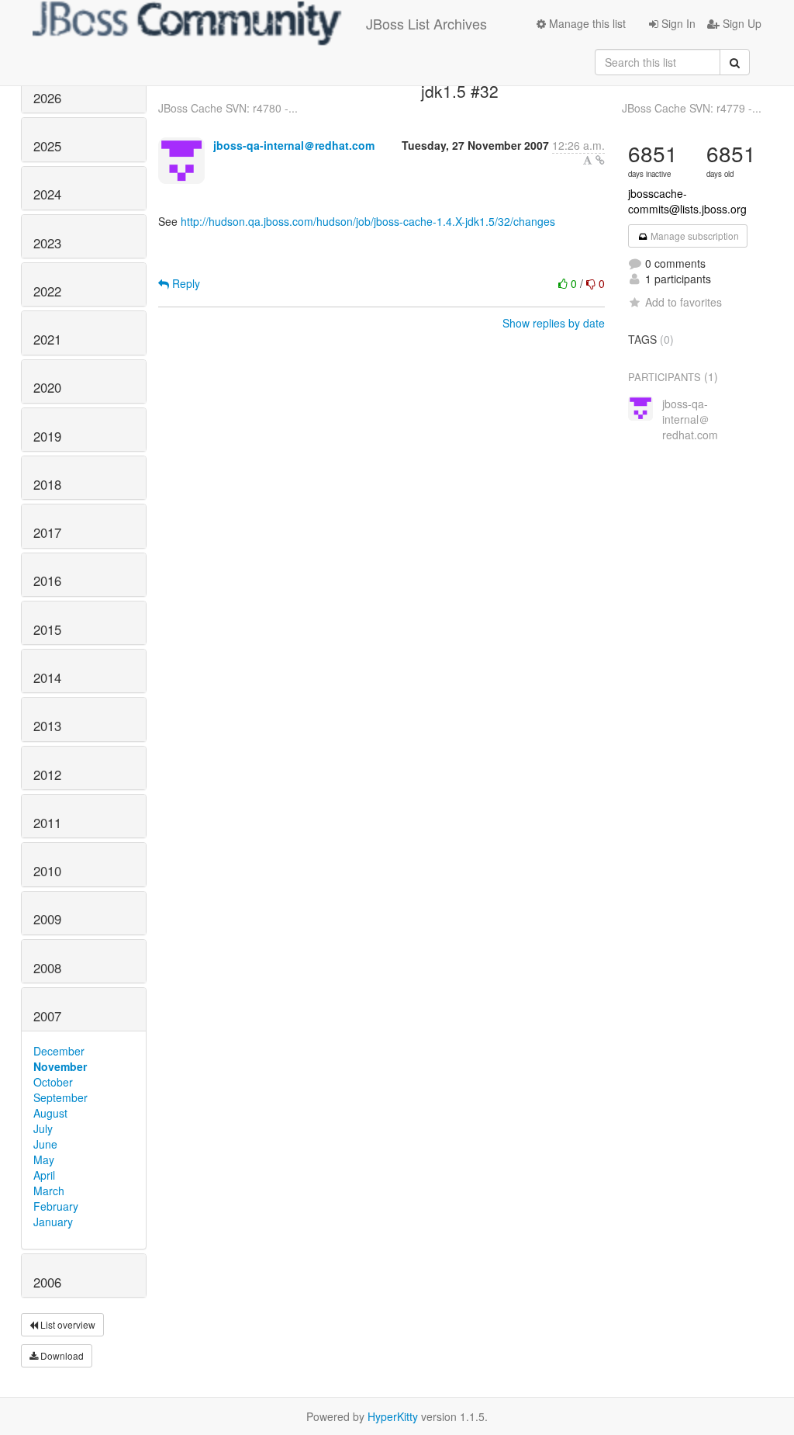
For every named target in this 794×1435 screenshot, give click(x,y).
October (53, 1082)
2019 (47, 436)
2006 (47, 1282)
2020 (47, 387)
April (44, 1175)
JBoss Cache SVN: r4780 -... (228, 108)
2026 (47, 97)
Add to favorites (683, 302)
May (43, 1159)
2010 (47, 870)
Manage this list (586, 23)
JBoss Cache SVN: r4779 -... (691, 108)
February (55, 1206)
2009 (47, 919)
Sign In (677, 23)
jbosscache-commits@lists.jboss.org (687, 201)
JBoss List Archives (426, 23)
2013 (47, 725)
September (60, 1097)
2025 (47, 146)
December (59, 1051)
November (60, 1066)
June (45, 1144)
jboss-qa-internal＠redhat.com (294, 145)
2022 (47, 291)
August (50, 1113)
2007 (47, 1016)
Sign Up (740, 23)
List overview (66, 1324)
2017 (47, 532)
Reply (184, 283)
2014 (47, 677)
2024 (47, 194)
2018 (47, 484)
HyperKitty (393, 1416)
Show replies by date (553, 323)
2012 (47, 774)
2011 (47, 822)
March (48, 1190)
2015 (47, 629)
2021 (47, 339)
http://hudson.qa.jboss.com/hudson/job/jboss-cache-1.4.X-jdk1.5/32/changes (368, 221)
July (43, 1128)
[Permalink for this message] (600, 160)
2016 (47, 580)
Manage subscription (693, 235)
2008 (47, 967)
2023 (47, 243)
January (53, 1221)
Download (61, 1355)
